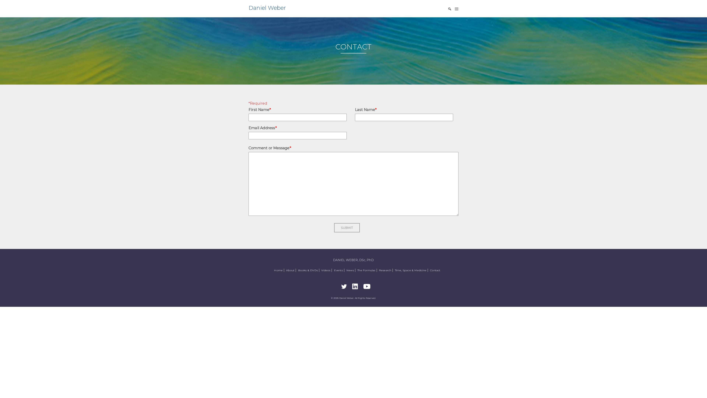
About (290, 270)
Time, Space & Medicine (410, 270)
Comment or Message (270, 148)
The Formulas (366, 270)
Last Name (366, 109)
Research (385, 270)
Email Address (263, 128)
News (350, 270)
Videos (325, 270)
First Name (260, 109)
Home (278, 270)
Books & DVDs (308, 270)
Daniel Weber (267, 7)
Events (338, 270)
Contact (435, 270)
